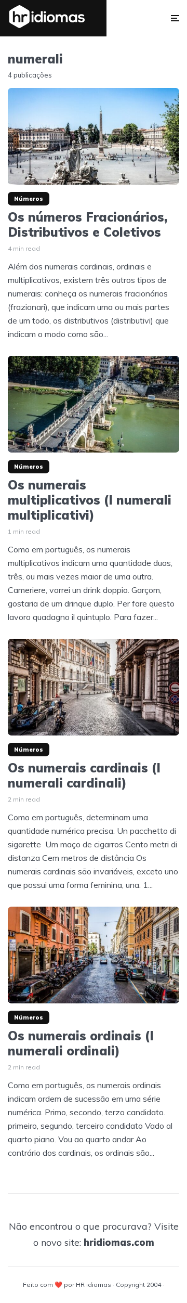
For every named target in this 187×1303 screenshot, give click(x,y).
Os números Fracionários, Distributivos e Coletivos (87, 225)
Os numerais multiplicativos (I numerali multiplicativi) (89, 500)
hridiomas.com (119, 1242)
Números (28, 198)
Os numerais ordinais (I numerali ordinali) (81, 1043)
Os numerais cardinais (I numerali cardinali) (84, 775)
